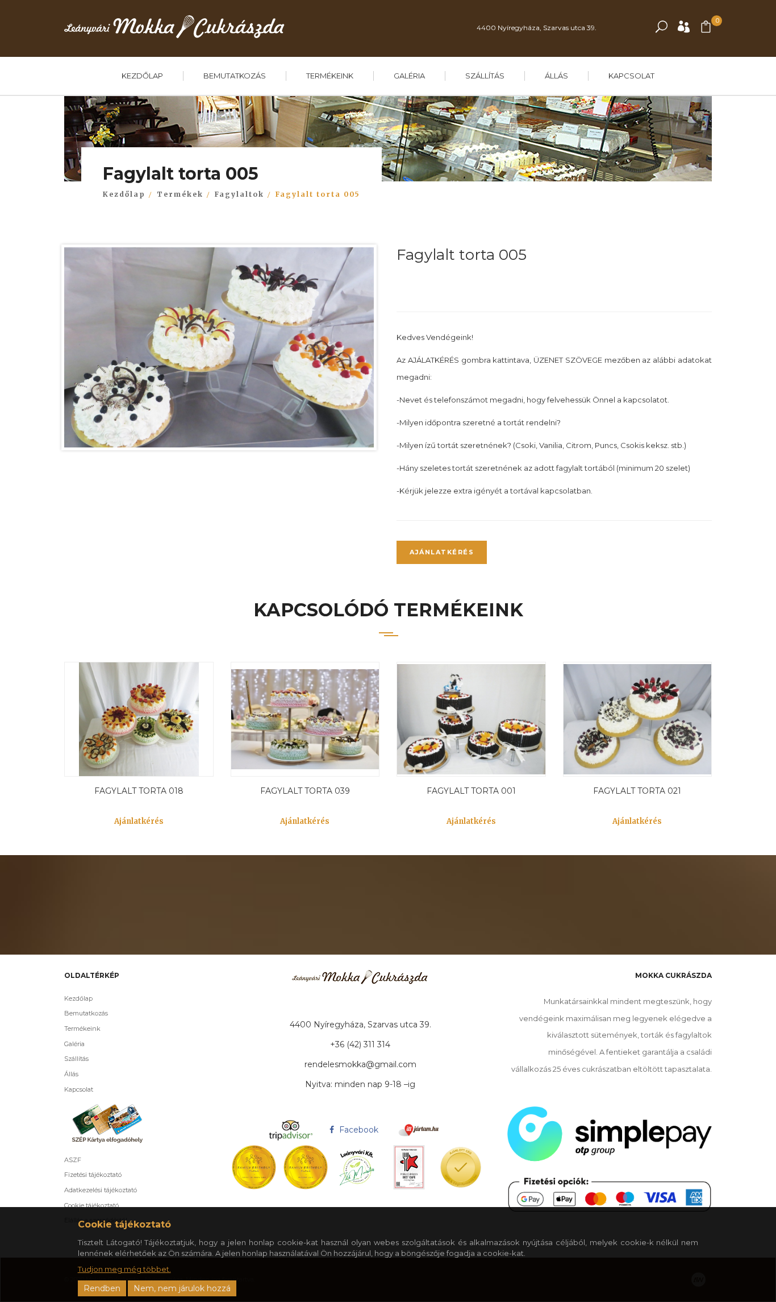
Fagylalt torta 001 (471, 791)
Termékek (180, 194)
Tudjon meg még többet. (124, 1269)
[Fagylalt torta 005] (219, 350)
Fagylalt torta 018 (138, 791)
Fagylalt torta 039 (305, 791)
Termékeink (329, 75)
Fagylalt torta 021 (637, 791)
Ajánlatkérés (442, 552)
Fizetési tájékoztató (93, 1175)
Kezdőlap (142, 75)
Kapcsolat (631, 75)
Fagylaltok (239, 194)
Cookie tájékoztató (91, 1205)
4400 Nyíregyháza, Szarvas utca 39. (536, 27)
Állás (556, 75)
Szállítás (484, 75)
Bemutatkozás (234, 75)
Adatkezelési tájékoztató (100, 1190)
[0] (706, 29)
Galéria (409, 75)
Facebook (357, 1130)
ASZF (72, 1160)
